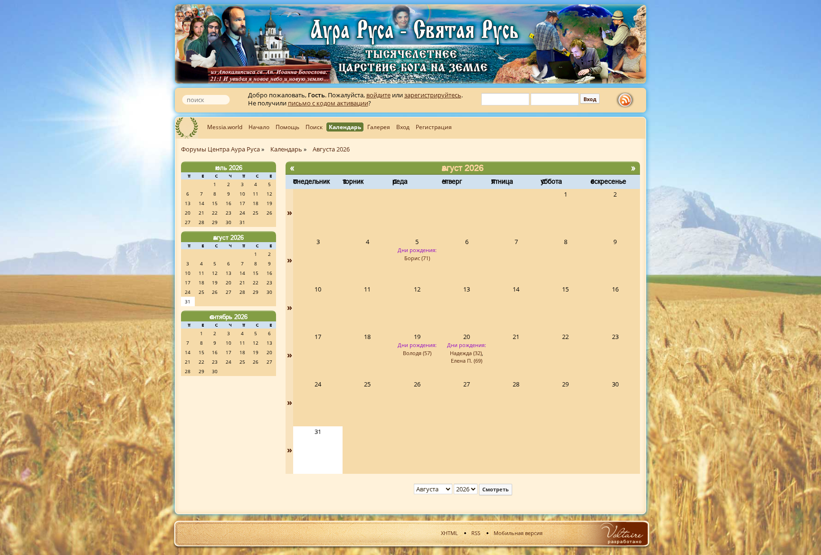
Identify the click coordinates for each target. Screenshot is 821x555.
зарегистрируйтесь (432, 95)
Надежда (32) (466, 353)
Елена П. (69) (466, 360)
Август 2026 (228, 237)
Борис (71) (417, 258)
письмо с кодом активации (328, 103)
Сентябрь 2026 (229, 316)
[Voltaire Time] (621, 533)
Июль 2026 (228, 167)
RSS (475, 532)
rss (627, 100)
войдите (378, 95)
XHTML (449, 532)
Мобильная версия (518, 532)
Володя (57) (417, 353)
